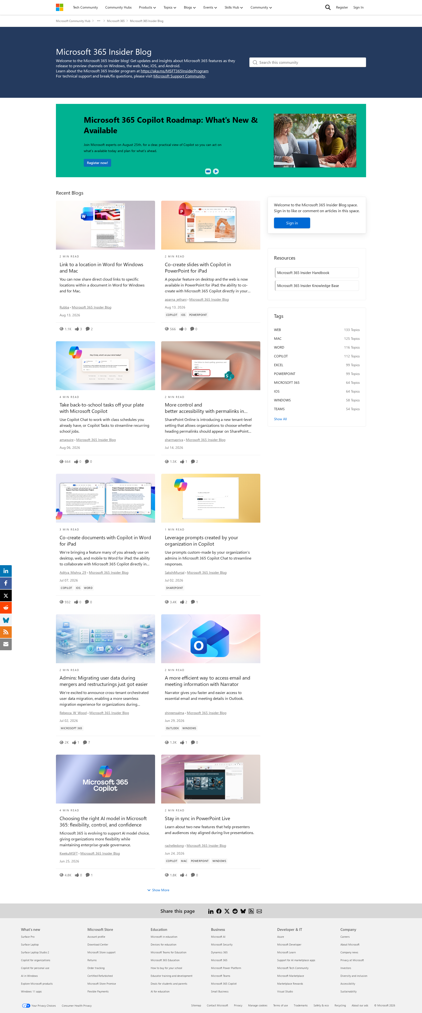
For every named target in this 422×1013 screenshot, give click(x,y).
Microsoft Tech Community (292, 968)
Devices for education (163, 944)
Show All (280, 419)
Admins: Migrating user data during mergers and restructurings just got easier (104, 680)
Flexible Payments (98, 991)
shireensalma (174, 712)
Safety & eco (321, 1005)
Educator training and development (171, 976)
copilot (281, 356)
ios (276, 391)
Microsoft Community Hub (73, 21)
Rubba (64, 307)
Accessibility (347, 983)
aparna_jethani (176, 299)
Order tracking (96, 968)
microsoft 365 (287, 382)
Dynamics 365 (219, 952)
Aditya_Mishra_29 (73, 572)
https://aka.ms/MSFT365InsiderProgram (175, 70)
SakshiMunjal (174, 572)
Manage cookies (257, 1005)
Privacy (238, 1005)
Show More (160, 890)
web (277, 329)
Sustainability (348, 991)
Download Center (97, 944)
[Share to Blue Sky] (243, 910)
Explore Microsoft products (37, 983)
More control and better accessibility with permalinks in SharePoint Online (204, 407)
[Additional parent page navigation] (99, 20)
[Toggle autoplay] (216, 171)
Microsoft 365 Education (165, 960)
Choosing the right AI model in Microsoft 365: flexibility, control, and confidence (103, 821)
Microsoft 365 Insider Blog (91, 307)
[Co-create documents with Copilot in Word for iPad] (105, 498)
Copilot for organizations (35, 960)
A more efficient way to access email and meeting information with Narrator (207, 680)
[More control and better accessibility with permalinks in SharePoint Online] (210, 365)
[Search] (328, 7)
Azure (280, 936)
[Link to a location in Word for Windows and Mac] (105, 225)
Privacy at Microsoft (352, 960)
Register (342, 7)
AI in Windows (29, 976)
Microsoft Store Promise (101, 983)
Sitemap (196, 1005)
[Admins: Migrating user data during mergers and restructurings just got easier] (105, 638)
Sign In (358, 7)
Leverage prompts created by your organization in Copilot (201, 540)
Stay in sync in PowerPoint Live (197, 818)
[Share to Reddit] (235, 910)
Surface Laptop (30, 944)
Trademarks (301, 1005)
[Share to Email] (259, 910)
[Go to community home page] (59, 7)
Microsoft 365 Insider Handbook (303, 272)
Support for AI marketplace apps (296, 960)
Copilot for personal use (35, 968)
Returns (92, 960)
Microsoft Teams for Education (168, 952)
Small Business (220, 991)
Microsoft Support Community (179, 75)
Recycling (340, 1005)
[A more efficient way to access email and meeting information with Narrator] (210, 638)
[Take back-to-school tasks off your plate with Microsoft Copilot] (105, 365)
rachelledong (174, 845)
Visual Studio (285, 991)
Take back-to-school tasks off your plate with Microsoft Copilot (102, 407)
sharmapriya (174, 439)
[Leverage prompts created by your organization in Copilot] (210, 498)
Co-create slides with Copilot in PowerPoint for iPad (198, 267)
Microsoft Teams (220, 976)
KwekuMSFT (69, 853)
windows (282, 400)
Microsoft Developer (289, 944)
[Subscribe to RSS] (251, 910)
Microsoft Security (221, 944)
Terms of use (280, 1005)
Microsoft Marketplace (290, 976)
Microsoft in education (164, 936)
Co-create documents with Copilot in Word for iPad (105, 540)
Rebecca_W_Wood (73, 712)
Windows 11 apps (31, 991)
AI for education (160, 991)
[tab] (208, 171)
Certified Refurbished (100, 976)
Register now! (97, 162)
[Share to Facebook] (219, 910)
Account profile (96, 936)
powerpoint (284, 373)
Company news (349, 952)
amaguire (67, 439)
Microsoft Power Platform (226, 968)
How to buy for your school (166, 968)
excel (278, 365)
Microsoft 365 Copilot (224, 983)
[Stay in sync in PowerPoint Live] (210, 779)
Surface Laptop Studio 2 (35, 952)
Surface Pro (27, 936)
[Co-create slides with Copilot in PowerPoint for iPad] (210, 225)
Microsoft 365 (116, 21)
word (279, 347)
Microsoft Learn (286, 952)
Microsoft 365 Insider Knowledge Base (308, 285)
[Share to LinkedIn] (210, 910)
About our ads (360, 1005)
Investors (345, 968)
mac (278, 338)
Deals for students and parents (169, 983)
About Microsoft (349, 944)
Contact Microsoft (217, 1005)
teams (279, 409)
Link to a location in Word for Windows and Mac (101, 267)
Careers (345, 936)
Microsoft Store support (101, 952)
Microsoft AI (218, 936)
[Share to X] (227, 910)
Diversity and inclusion (353, 976)
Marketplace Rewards (290, 983)
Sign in (292, 222)
